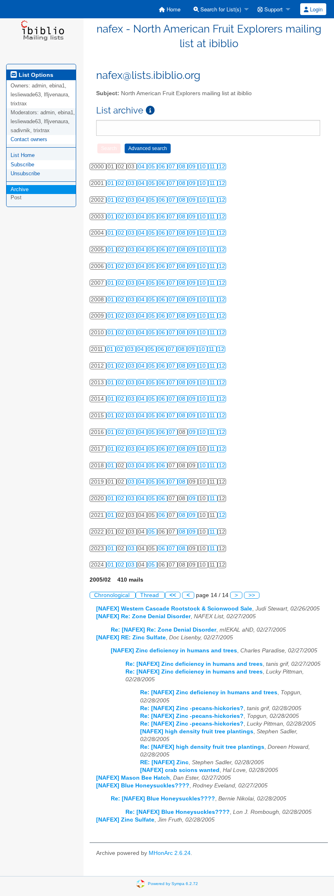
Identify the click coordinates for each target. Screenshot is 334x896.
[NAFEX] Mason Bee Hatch (133, 778)
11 (213, 167)
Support (273, 9)
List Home (23, 155)
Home (172, 9)
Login (315, 9)
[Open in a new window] (150, 110)
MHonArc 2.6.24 (170, 853)
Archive (20, 189)
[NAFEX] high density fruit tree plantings (196, 731)
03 (132, 183)
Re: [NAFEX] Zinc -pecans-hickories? (192, 708)
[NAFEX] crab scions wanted (180, 770)
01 (112, 183)
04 (142, 167)
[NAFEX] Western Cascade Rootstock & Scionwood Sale (174, 609)
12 (222, 167)
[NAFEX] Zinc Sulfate (125, 820)
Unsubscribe (25, 173)
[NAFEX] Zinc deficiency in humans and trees (174, 650)
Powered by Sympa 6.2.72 (173, 883)
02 (122, 183)
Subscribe (22, 164)
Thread (150, 595)
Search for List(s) (220, 9)
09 (193, 167)
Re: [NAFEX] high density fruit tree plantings (202, 747)
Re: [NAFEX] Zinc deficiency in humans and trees (194, 664)
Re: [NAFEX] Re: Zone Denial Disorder (163, 630)
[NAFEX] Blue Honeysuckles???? (142, 786)
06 (162, 167)
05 (152, 167)
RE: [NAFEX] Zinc (164, 762)
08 (183, 167)
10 (203, 167)
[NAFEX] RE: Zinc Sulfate (131, 637)
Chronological (112, 595)
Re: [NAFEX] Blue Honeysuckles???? (163, 799)
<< (172, 595)
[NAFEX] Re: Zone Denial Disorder (143, 616)
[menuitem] (169, 9)
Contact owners (29, 139)
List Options (35, 75)
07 (173, 167)
